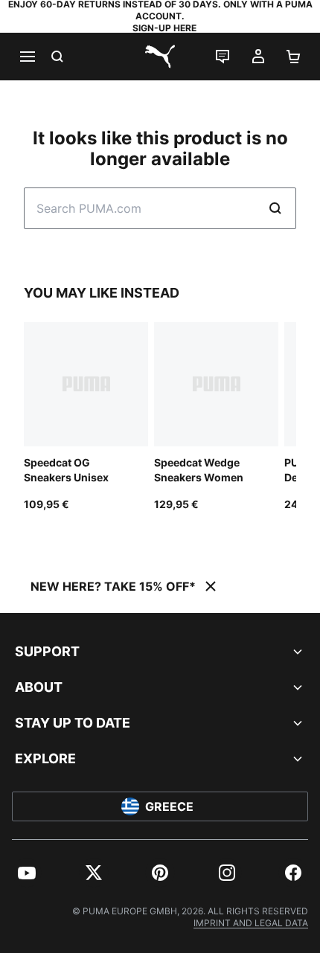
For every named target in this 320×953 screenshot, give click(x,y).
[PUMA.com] (160, 56)
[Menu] (27, 56)
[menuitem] (27, 873)
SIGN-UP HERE (164, 27)
